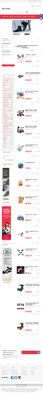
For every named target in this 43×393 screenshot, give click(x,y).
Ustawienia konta (25, 374)
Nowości (4, 145)
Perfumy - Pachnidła (7, 123)
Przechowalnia (24, 372)
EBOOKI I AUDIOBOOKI (7, 97)
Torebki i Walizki (6, 135)
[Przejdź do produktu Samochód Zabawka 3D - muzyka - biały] (21, 252)
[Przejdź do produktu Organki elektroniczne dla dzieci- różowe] (21, 200)
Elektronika (5, 100)
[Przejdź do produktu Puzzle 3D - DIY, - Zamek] (21, 218)
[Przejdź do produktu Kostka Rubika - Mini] (21, 166)
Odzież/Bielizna (6, 117)
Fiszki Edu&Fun (6, 102)
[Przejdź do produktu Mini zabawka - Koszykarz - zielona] (21, 182)
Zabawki (4, 138)
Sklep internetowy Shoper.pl (21, 386)
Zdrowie (4, 140)
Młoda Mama (5, 113)
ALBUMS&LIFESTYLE (7, 78)
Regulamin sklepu (15, 374)
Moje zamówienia (25, 371)
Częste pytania (14, 371)
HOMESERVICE (6, 105)
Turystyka (5, 136)
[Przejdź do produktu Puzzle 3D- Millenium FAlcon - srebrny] (21, 235)
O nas (31, 2)
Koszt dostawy (4, 372)
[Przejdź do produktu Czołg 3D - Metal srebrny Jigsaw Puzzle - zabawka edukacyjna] (21, 76)
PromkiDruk (5, 130)
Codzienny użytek (6, 90)
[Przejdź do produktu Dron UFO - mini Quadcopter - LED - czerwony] (21, 94)
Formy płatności (5, 371)
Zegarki (4, 141)
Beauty (4, 83)
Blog (32, 371)
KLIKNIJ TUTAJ (6, 240)
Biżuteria (5, 85)
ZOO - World (5, 143)
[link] (8, 47)
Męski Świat (5, 115)
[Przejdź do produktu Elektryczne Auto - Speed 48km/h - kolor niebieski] (21, 129)
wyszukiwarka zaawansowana (9, 159)
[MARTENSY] (21, 27)
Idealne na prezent (6, 107)
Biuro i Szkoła (5, 82)
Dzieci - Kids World (6, 95)
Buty (4, 87)
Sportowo (5, 133)
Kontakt (40, 2)
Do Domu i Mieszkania (7, 93)
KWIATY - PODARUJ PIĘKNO (7, 111)
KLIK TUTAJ (6, 202)
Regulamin (35, 2)
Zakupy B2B (33, 372)
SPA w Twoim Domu (7, 131)
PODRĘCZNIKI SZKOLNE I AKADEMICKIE (7, 126)
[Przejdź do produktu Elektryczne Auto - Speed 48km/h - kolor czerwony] (21, 113)
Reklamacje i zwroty (5, 374)
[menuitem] (3, 16)
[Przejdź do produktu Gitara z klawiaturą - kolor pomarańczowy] (21, 148)
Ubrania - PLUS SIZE (7, 88)
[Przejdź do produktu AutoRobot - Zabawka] (21, 58)
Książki (4, 109)
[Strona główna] (8, 9)
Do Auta (4, 92)
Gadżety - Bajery (6, 104)
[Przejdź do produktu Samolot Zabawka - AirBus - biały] (21, 270)
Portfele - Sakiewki (6, 128)
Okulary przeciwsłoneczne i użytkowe (8, 119)
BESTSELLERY (5, 80)
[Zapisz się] (38, 352)
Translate (9, 40)
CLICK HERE (6, 282)
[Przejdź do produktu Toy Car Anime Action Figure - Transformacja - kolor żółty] (21, 326)
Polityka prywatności (15, 372)
